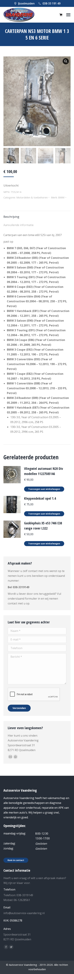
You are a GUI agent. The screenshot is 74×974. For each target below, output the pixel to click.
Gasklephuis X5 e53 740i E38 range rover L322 (43, 526)
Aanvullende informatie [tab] (18, 225)
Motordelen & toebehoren (32, 197)
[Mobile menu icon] (68, 15)
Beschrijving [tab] (11, 217)
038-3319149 (21, 587)
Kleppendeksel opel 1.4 (40, 498)
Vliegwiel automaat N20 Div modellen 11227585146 (43, 471)
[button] (66, 61)
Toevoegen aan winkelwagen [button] (44, 489)
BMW (61, 197)
